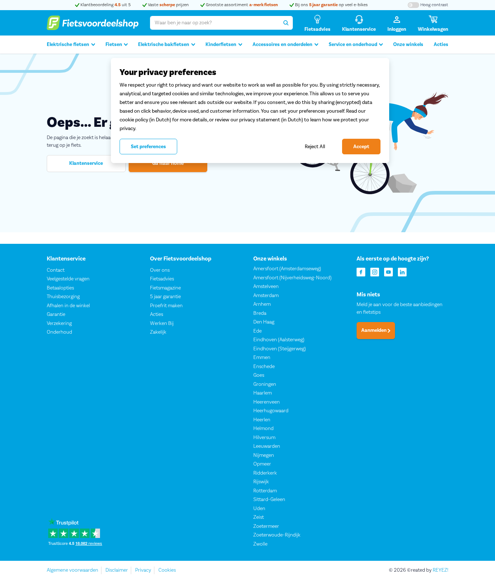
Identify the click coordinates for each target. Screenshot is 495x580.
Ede (257, 331)
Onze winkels (408, 44)
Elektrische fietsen (68, 44)
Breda (259, 313)
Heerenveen (266, 402)
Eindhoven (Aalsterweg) (278, 340)
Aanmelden (374, 330)
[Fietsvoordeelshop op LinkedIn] (402, 271)
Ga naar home (168, 163)
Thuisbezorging (63, 296)
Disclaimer (116, 570)
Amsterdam (266, 295)
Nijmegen (263, 455)
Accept (361, 146)
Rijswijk (261, 482)
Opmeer (262, 464)
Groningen (264, 384)
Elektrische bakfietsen (163, 44)
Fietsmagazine (165, 288)
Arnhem (262, 304)
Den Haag (263, 322)
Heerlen (261, 420)
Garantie (56, 314)
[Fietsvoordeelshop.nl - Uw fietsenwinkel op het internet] (92, 22)
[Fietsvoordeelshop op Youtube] (388, 271)
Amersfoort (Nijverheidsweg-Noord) (292, 278)
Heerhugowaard (270, 411)
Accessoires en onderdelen (282, 44)
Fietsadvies (162, 279)
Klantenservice (86, 163)
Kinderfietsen (220, 44)
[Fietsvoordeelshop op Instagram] (374, 271)
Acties (441, 44)
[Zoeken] (286, 23)
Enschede (264, 366)
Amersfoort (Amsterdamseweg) (287, 269)
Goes (258, 375)
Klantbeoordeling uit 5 (105, 5)
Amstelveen (266, 286)
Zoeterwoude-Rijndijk (276, 535)
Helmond (263, 428)
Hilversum (264, 437)
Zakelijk (158, 332)
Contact (56, 270)
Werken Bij (162, 323)
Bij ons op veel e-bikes (331, 5)
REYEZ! (440, 570)
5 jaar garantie (165, 296)
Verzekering (59, 323)
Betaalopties (60, 288)
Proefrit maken (166, 305)
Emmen (261, 357)
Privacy (143, 570)
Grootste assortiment (241, 5)
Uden (259, 508)
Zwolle (260, 544)
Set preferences (148, 146)
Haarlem (262, 393)
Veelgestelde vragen (68, 279)
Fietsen (113, 44)
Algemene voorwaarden (72, 570)
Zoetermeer (266, 526)
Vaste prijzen (168, 5)
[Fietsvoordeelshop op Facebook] (361, 271)
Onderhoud (59, 332)
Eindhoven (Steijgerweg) (279, 349)
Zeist (258, 517)
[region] (250, 110)
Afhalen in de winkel (68, 305)
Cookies (167, 570)
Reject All (315, 146)
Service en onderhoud (353, 44)
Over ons (160, 270)
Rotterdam (265, 491)
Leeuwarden (266, 446)
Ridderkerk (265, 473)
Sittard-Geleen (269, 499)
